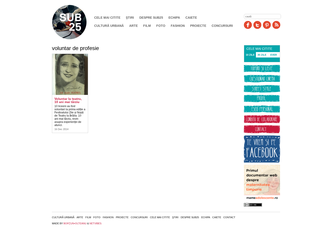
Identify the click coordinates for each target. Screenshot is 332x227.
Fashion (178, 26)
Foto (160, 26)
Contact (229, 217)
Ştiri (130, 17)
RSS (276, 25)
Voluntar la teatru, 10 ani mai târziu (68, 100)
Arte (133, 26)
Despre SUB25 (151, 17)
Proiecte (198, 26)
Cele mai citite (107, 17)
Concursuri (222, 26)
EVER (273, 54)
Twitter (257, 25)
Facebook (248, 25)
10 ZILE (250, 54)
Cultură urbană (109, 26)
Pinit (267, 25)
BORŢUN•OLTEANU (75, 223)
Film (147, 26)
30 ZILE (261, 54)
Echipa (174, 17)
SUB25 (74, 22)
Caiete (191, 17)
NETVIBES (95, 223)
